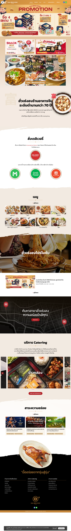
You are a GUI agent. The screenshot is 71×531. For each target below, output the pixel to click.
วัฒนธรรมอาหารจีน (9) (53, 485)
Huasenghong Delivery (32, 145)
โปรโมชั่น (6, 483)
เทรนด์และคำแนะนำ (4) (52, 487)
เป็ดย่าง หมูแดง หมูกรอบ (12, 227)
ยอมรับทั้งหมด (61, 528)
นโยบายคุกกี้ (19, 528)
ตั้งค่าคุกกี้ (54, 528)
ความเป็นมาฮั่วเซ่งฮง (8, 491)
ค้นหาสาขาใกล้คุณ (8, 487)
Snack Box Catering (31, 481)
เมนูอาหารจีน (7, 485)
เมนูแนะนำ (12, 215)
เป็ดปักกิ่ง (59, 215)
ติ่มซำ (28, 215)
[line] (66, 2)
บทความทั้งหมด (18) (52, 481)
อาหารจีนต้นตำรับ (43, 227)
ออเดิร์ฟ (43, 215)
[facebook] (64, 2)
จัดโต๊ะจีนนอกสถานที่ (31, 485)
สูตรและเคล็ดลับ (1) (52, 483)
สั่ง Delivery (7, 481)
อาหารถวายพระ (30, 491)
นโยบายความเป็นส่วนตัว (12, 528)
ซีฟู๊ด (59, 227)
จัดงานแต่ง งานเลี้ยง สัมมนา (33, 489)
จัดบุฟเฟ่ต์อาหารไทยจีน (32, 487)
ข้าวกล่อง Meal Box (31, 483)
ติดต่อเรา (6, 493)
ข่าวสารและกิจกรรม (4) (53, 489)
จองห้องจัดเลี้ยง (8, 489)
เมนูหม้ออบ (27, 227)
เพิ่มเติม (58, 2)
